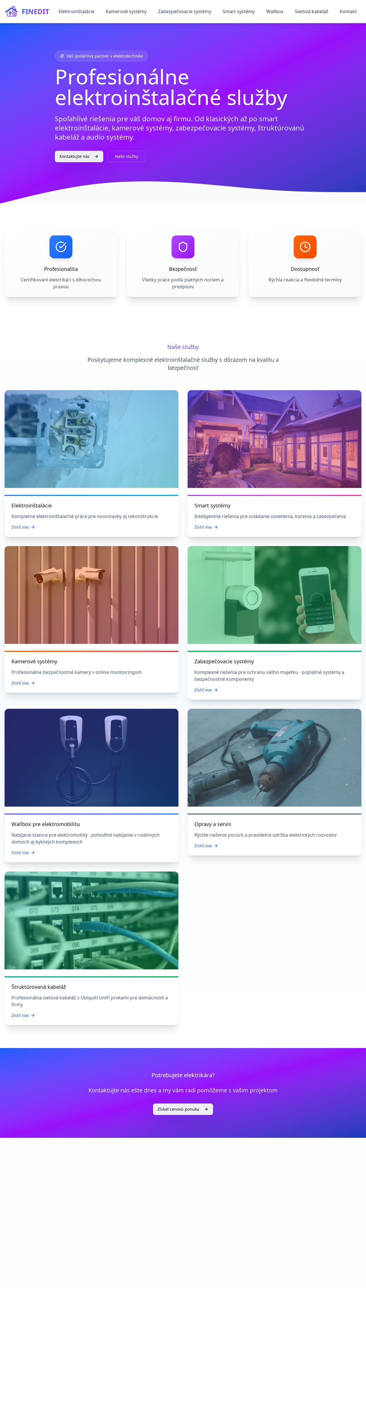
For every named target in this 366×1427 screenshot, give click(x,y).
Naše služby (126, 156)
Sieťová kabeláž (311, 11)
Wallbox (274, 11)
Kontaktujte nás (74, 156)
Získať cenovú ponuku (178, 1109)
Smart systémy (239, 11)
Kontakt (348, 11)
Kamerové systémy (126, 11)
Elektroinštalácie (76, 11)
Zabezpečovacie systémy (184, 11)
